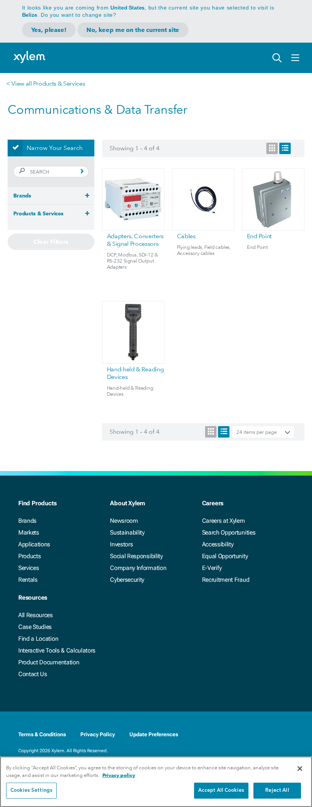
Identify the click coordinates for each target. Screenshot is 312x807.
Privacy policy (118, 775)
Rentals (28, 579)
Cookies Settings (31, 790)
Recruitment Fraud (226, 579)
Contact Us (32, 674)
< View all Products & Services (45, 83)
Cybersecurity (127, 579)
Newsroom (124, 520)
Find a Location (38, 638)
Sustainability (127, 532)
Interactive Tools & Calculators (57, 650)
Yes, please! (49, 29)
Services (28, 567)
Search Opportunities (229, 532)
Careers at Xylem (223, 520)
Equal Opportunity (225, 556)
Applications (34, 544)
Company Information (138, 567)
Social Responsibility (136, 556)
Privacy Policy (97, 734)
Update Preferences (153, 734)
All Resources (35, 615)
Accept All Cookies (221, 790)
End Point (259, 236)
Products (29, 556)
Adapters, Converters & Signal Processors (135, 239)
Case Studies (35, 626)
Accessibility (218, 544)
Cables (186, 236)
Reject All (277, 790)
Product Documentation (48, 662)
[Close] (299, 768)
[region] (156, 781)
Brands (27, 520)
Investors (121, 544)
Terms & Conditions (42, 734)
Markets (28, 532)
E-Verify (212, 567)
